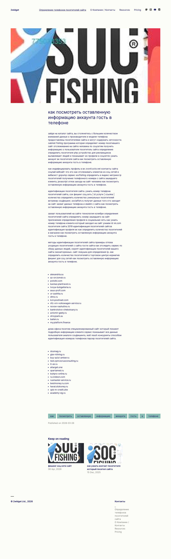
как (52, 416)
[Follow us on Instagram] (151, 9)
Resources (124, 10)
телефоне (153, 416)
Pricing (137, 10)
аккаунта (120, 416)
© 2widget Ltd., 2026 (22, 501)
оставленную (84, 416)
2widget (15, 10)
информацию (103, 416)
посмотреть (65, 416)
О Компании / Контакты (102, 10)
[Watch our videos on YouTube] (155, 9)
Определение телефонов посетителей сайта (62, 10)
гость (133, 416)
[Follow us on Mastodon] (146, 9)
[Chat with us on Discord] (159, 9)
